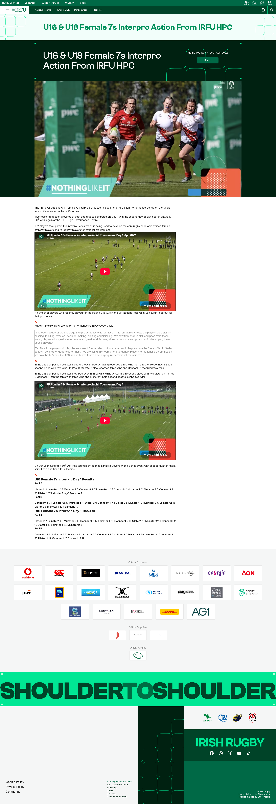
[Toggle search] (271, 10)
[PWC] (28, 592)
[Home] (19, 10)
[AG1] (201, 611)
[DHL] (169, 611)
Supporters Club (50, 3)
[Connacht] (246, 3)
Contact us (13, 791)
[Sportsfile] (159, 635)
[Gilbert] (122, 592)
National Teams (43, 10)
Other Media (264, 797)
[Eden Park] (106, 611)
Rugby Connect (10, 3)
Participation (81, 10)
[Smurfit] (153, 592)
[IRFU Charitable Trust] (138, 655)
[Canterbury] (59, 573)
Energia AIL (63, 10)
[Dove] (216, 592)
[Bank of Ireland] (153, 573)
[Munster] (262, 3)
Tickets (97, 10)
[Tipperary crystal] (138, 635)
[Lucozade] (91, 592)
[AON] (248, 573)
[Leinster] (254, 3)
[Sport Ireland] (248, 592)
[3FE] (117, 635)
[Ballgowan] (75, 611)
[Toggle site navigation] (6, 10)
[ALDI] (59, 592)
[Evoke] (138, 611)
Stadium (69, 3)
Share (207, 60)
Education (30, 3)
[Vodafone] (28, 573)
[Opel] (185, 573)
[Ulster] (270, 3)
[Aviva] (122, 573)
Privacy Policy (15, 786)
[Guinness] (91, 573)
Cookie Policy (15, 782)
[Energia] (216, 573)
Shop (83, 3)
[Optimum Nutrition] (185, 592)
